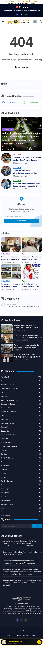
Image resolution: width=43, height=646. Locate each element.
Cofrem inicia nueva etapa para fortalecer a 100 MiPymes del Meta (10, 258)
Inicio (22, 630)
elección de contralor (21, 435)
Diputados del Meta (21, 423)
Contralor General (21, 408)
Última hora (21, 500)
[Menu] (3, 21)
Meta (21, 462)
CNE (21, 392)
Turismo (21, 496)
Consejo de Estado (21, 404)
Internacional (21, 442)
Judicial (21, 450)
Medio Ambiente (21, 458)
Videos (21, 512)
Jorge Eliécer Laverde (21, 446)
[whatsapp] (26, 14)
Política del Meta (21, 481)
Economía (21, 427)
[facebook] (17, 14)
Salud (21, 485)
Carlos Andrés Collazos (21, 388)
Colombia (21, 396)
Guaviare (21, 439)
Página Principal (23, 67)
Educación (21, 431)
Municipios (21, 466)
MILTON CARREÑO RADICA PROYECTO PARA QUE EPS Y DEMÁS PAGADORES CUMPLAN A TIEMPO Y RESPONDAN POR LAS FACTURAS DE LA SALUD (27, 356)
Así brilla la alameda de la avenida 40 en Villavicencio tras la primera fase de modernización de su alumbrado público (19, 543)
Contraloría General (21, 412)
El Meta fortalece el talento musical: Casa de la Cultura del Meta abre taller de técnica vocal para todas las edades (32, 285)
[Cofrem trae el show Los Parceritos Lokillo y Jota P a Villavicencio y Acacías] (6, 158)
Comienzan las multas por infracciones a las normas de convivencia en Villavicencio (24, 171)
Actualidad (21, 377)
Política (21, 477)
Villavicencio (21, 516)
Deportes (21, 419)
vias (21, 508)
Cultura (21, 415)
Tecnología (21, 489)
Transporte (21, 492)
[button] (35, 21)
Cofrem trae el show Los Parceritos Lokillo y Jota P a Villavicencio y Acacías (27, 159)
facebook (13, 102)
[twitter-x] (21, 14)
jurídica (21, 454)
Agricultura (21, 381)
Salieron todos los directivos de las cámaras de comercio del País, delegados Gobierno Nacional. (28, 327)
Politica (21, 473)
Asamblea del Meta (21, 385)
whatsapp (33, 102)
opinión (21, 469)
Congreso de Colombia (21, 400)
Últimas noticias (21, 504)
